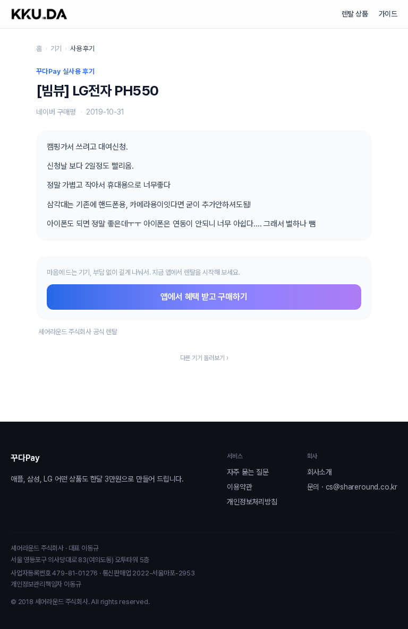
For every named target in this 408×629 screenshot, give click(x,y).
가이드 (388, 14)
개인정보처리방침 (252, 501)
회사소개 (319, 472)
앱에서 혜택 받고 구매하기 (203, 297)
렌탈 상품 (355, 14)
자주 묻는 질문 (247, 472)
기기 (56, 49)
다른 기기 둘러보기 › (204, 358)
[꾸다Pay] (39, 14)
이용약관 (239, 487)
